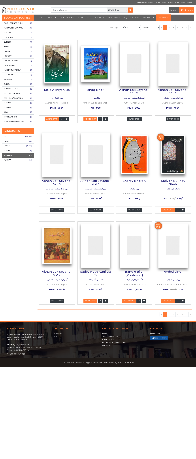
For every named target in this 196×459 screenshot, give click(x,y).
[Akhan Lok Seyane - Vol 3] (95, 154)
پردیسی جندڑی (173, 279)
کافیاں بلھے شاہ (173, 189)
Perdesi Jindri (173, 271)
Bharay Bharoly (134, 181)
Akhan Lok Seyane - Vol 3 (95, 182)
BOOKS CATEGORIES (17, 17)
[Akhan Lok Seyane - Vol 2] (134, 63)
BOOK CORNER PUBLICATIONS (60, 18)
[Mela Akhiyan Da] (57, 63)
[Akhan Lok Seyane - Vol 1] (173, 63)
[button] (61, 119)
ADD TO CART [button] (51, 119)
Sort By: (114, 27)
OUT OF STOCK (134, 119)
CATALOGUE (99, 18)
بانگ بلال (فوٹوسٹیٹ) (134, 279)
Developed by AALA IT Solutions (118, 362)
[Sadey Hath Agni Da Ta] (95, 245)
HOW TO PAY (114, 18)
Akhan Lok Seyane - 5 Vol (57, 273)
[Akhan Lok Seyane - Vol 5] (57, 154)
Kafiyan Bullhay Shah (173, 182)
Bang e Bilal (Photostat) (134, 273)
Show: (146, 27)
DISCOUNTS (163, 18)
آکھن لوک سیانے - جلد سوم (96, 189)
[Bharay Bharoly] (134, 154)
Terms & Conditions (110, 336)
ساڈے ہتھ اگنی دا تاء (95, 279)
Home (104, 333)
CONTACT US (148, 18)
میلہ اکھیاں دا (57, 98)
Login (173, 10)
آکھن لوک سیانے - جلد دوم (134, 98)
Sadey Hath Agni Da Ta (95, 273)
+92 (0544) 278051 (184, 2)
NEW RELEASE (83, 18)
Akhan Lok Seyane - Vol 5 (57, 182)
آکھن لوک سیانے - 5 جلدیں (57, 279)
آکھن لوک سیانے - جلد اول (173, 98)
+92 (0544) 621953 (165, 2)
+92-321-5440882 (146, 2)
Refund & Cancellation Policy (114, 342)
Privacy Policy (108, 339)
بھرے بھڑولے (134, 189)
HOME (40, 18)
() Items (187, 10)
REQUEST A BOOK (131, 18)
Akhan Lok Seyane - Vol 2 (134, 91)
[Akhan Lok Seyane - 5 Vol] (57, 245)
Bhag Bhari (95, 90)
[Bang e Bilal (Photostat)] (134, 245)
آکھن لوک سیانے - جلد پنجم (57, 189)
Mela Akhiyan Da (57, 90)
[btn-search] (130, 10)
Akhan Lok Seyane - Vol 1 (173, 91)
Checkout (58, 333)
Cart (56, 336)
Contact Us (106, 345)
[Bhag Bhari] (95, 63)
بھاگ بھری (95, 98)
